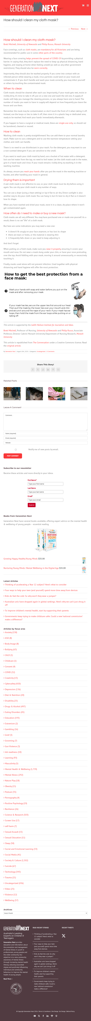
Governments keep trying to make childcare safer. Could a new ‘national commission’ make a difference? (44, 985)
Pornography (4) (12, 797)
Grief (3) (8, 735)
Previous (75, 28)
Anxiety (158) (11, 632)
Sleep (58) (9, 843)
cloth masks (31, 49)
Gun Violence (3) (12, 746)
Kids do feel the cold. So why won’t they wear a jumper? (30, 596)
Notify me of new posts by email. (43, 449)
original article (14, 345)
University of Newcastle (27, 44)
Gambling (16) (11, 729)
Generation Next (10, 351)
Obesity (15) (10, 786)
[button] (5, 393)
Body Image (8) (12, 643)
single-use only (66, 123)
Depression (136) (13, 689)
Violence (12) (11, 894)
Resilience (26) (11, 809)
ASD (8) (8, 638)
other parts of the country (50, 52)
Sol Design (62, 1011)
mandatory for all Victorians (53, 49)
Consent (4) (10, 666)
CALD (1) (9, 655)
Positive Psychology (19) (16, 803)
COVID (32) (10, 672)
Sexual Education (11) (15, 837)
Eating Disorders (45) (14, 712)
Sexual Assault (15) (14, 831)
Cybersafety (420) (13, 683)
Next (83, 28)
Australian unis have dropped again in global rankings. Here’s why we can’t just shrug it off (45, 963)
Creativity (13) (11, 678)
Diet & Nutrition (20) (14, 695)
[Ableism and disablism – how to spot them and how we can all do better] (56, 393)
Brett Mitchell (10, 44)
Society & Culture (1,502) (16, 860)
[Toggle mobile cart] (83, 5)
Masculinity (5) (11, 763)
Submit (31, 505)
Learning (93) (11, 757)
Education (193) (12, 717)
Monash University (62, 44)
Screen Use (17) (12, 820)
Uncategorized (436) (14, 883)
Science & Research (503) (16, 814)
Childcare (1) (10, 660)
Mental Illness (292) (14, 774)
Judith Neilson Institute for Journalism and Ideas (52, 325)
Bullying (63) (11, 649)
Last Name (32, 488)
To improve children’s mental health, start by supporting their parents (37, 610)
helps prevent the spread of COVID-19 (43, 58)
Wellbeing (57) (11, 900)
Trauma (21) (10, 877)
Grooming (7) (11, 740)
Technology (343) (13, 871)
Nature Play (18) (12, 780)
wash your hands (32, 171)
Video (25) (9, 888)
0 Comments (50, 351)
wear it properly (53, 249)
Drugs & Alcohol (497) (15, 706)
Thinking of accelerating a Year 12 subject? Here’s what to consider (35, 584)
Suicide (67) (10, 866)
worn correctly (40, 68)
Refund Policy (70, 1011)
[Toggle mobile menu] (88, 5)
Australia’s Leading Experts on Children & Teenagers (14, 935)
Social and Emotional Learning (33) (21, 849)
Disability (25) (11, 700)
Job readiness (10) (13, 752)
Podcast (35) (10, 792)
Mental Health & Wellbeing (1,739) (21, 769)
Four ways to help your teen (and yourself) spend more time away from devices (41, 590)
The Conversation (41, 342)
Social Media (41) (13, 854)
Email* (30, 496)
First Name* (32, 480)
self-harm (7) (11, 826)
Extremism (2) (11, 723)
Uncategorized (41, 351)
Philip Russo (47, 44)
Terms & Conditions (44, 1011)
